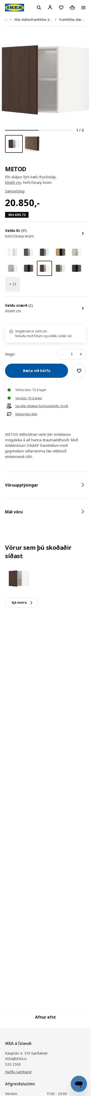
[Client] (50, 7)
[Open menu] (83, 8)
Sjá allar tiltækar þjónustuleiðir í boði (41, 406)
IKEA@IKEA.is (16, 1058)
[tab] (45, 485)
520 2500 (13, 1064)
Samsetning (15, 191)
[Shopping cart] (72, 7)
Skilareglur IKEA (26, 414)
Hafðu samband (18, 1071)
